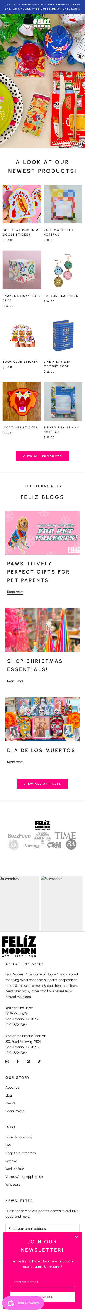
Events (10, 1103)
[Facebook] (17, 1061)
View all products (42, 456)
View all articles (42, 783)
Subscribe (42, 1296)
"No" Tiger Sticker (20, 427)
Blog (8, 1095)
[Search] (71, 24)
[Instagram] (7, 1061)
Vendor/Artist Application (24, 1177)
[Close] (76, 1237)
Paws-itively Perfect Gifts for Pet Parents (38, 572)
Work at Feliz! (15, 1169)
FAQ (8, 1145)
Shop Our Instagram (20, 1153)
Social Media (15, 1111)
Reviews (11, 1161)
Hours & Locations (18, 1137)
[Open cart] (79, 24)
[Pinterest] (28, 1061)
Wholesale (12, 1184)
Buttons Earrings (61, 295)
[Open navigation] (6, 24)
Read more (15, 592)
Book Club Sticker (20, 361)
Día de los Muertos (41, 750)
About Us (12, 1087)
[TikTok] (39, 1061)
